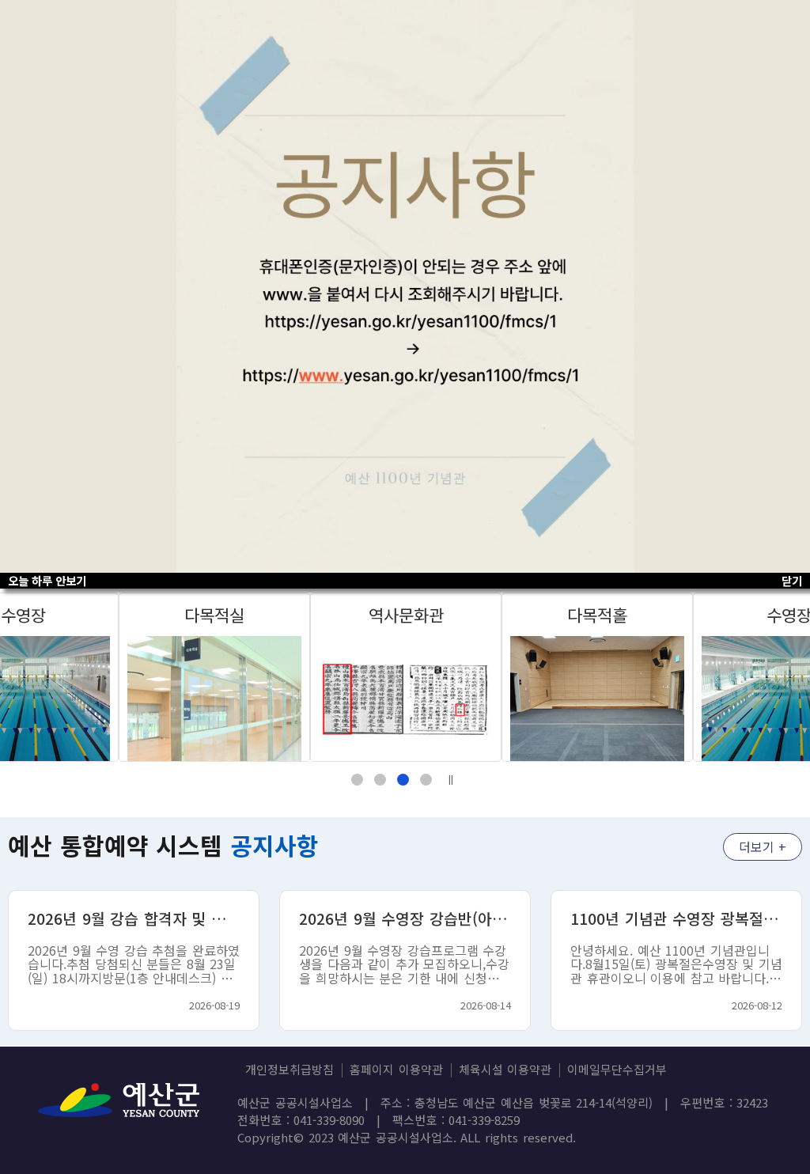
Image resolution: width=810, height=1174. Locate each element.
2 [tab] (380, 780)
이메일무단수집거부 (617, 1069)
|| (451, 779)
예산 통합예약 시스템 (163, 844)
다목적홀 (597, 615)
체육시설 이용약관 (505, 1069)
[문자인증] (405, 286)
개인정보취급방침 (289, 1069)
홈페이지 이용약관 (396, 1069)
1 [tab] (357, 780)
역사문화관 (406, 615)
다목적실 (214, 615)
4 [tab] (426, 780)
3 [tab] (403, 780)
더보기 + (763, 846)
